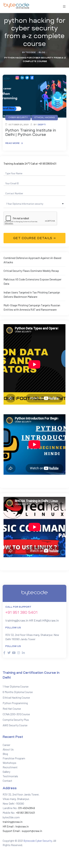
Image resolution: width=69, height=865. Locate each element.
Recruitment (10, 767)
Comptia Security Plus (16, 719)
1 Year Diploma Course (15, 686)
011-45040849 (26, 808)
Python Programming (15, 703)
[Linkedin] (23, 652)
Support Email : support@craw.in (22, 830)
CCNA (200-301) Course (16, 714)
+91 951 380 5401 (21, 612)
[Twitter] (9, 652)
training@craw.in (16, 620)
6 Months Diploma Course (18, 692)
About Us (8, 749)
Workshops (9, 762)
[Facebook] (4, 652)
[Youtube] (13, 652)
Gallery (6, 771)
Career (6, 745)
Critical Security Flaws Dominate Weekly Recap (31, 270)
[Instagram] (18, 652)
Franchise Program (14, 758)
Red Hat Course (12, 708)
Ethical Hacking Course (16, 697)
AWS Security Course (15, 725)
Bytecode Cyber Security (38, 840)
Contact (7, 780)
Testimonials (10, 776)
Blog (5, 753)
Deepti (42, 125)
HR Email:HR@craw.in (44, 620)
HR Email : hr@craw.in (16, 826)
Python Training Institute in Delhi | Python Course (30, 132)
